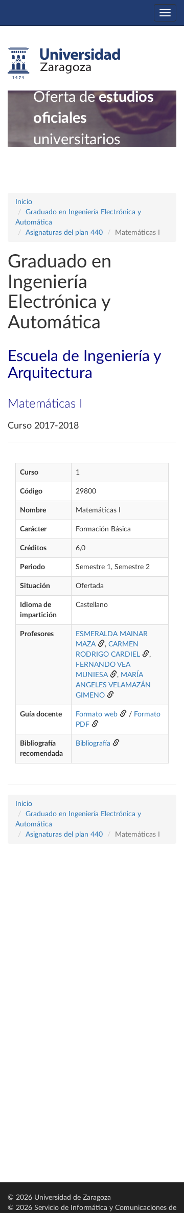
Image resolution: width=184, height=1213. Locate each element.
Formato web (97, 714)
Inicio (23, 202)
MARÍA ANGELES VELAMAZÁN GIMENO (113, 685)
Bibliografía (93, 743)
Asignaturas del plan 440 (64, 232)
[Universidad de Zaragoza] (64, 63)
